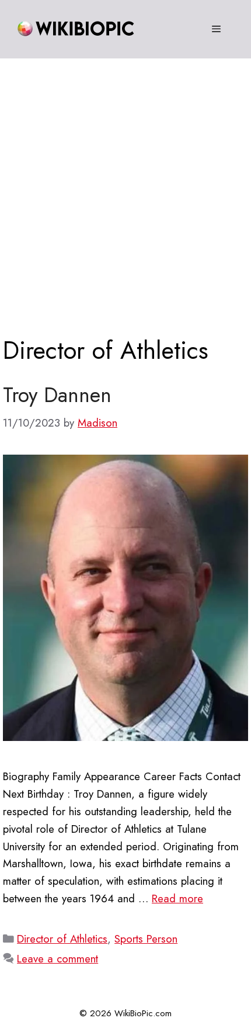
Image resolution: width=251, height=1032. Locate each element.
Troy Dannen (57, 395)
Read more (177, 898)
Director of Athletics (62, 939)
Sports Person (145, 939)
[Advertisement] (125, 190)
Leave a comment (57, 959)
